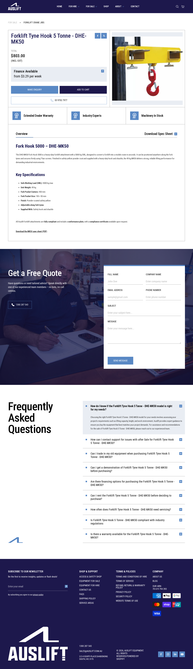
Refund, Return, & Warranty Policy (130, 586)
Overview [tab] (22, 134)
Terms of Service (125, 581)
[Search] (177, 6)
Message (112, 321)
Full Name (113, 274)
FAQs (81, 594)
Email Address (115, 290)
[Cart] (183, 6)
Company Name (153, 274)
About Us (157, 577)
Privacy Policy (123, 592)
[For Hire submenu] (78, 6)
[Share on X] (104, 36)
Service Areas (86, 603)
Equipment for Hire (89, 585)
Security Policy (124, 596)
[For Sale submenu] (96, 6)
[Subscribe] (66, 586)
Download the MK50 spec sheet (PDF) (31, 231)
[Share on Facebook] (97, 36)
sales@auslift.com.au (90, 651)
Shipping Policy (87, 599)
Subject (112, 305)
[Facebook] (161, 654)
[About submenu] (123, 6)
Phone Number (153, 290)
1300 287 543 (85, 646)
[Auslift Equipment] (14, 6)
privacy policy (38, 595)
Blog (155, 581)
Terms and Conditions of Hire (131, 577)
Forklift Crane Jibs (34, 22)
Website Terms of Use (127, 601)
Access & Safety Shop (90, 577)
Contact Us (85, 590)
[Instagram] (168, 654)
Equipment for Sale (89, 581)
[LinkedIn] (175, 654)
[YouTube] (182, 654)
